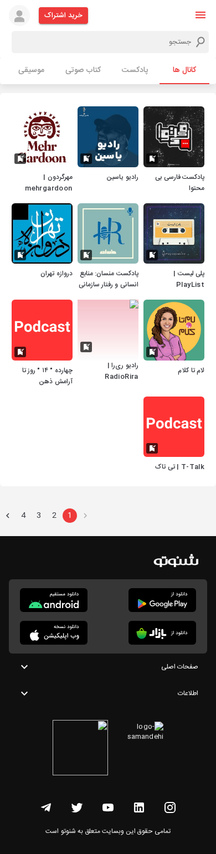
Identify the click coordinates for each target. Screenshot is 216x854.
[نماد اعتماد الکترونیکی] (80, 749)
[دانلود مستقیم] (54, 600)
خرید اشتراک (63, 15)
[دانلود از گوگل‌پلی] (162, 600)
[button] (200, 15)
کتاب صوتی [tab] (83, 70)
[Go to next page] (8, 515)
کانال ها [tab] (184, 70)
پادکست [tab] (135, 70)
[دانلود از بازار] (162, 633)
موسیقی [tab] (31, 70)
